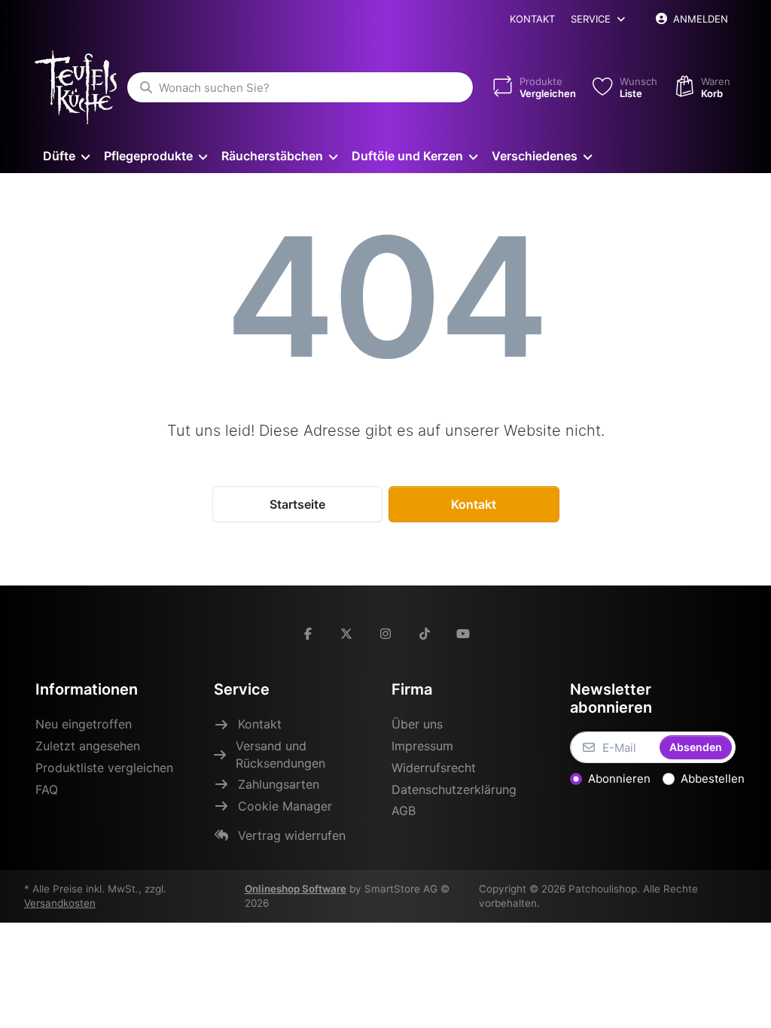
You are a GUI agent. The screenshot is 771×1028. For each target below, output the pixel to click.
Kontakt (532, 19)
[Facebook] (308, 633)
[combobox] (300, 87)
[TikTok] (424, 633)
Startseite (297, 504)
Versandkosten (60, 903)
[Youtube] (463, 633)
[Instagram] (385, 633)
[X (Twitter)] (347, 633)
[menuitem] (65, 155)
